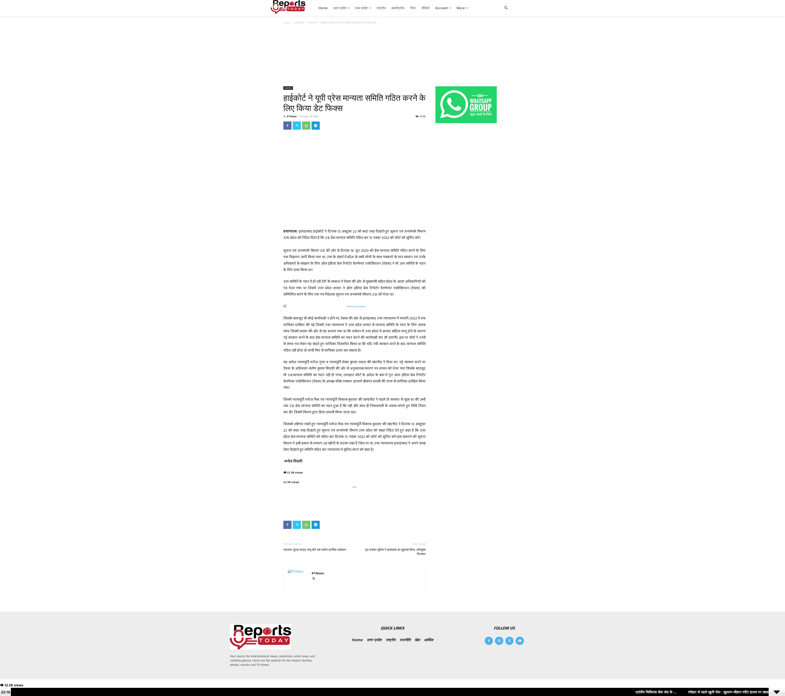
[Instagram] (499, 641)
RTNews (292, 116)
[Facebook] (287, 125)
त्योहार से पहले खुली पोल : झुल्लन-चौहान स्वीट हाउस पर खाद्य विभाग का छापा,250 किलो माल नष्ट (712, 691)
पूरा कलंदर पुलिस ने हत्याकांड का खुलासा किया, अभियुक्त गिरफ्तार (395, 552)
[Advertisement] (392, 55)
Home (286, 22)
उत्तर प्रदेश (299, 22)
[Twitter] (297, 125)
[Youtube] (520, 641)
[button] (506, 8)
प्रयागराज (312, 22)
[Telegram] (316, 125)
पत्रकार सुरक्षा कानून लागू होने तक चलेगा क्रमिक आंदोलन (314, 550)
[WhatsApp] (306, 125)
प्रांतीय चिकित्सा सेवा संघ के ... (617, 691)
